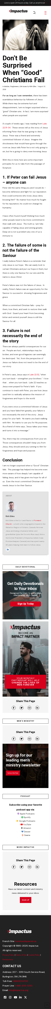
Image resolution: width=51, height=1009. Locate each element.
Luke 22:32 (34, 374)
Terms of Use (21, 955)
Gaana (27, 835)
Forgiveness (14, 86)
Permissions (8, 959)
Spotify (27, 817)
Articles (6, 86)
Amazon (27, 828)
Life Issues (23, 86)
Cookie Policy (34, 955)
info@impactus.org (18, 990)
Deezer (27, 831)
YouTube (27, 824)
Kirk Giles (32, 86)
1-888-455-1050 (23, 985)
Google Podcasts (27, 821)
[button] (34, 13)
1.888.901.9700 (20, 981)
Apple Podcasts (27, 813)
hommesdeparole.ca (25, 941)
